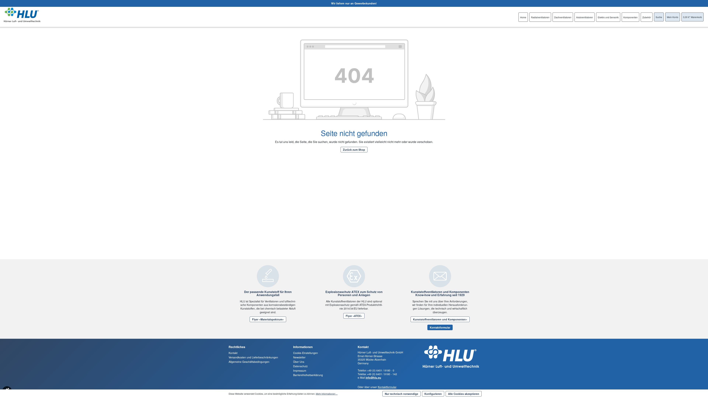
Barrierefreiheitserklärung (308, 375)
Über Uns (298, 362)
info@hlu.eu (373, 377)
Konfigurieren (433, 394)
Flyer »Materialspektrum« (268, 319)
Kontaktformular (440, 327)
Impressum (299, 370)
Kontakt (233, 353)
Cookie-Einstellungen (305, 353)
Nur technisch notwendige (401, 394)
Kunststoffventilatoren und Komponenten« (440, 319)
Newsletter (299, 357)
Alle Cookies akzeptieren (463, 394)
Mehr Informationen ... (327, 393)
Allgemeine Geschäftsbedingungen (249, 362)
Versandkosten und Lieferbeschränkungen (253, 357)
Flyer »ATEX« (354, 316)
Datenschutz (300, 366)
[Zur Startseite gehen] (22, 14)
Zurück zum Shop (354, 149)
